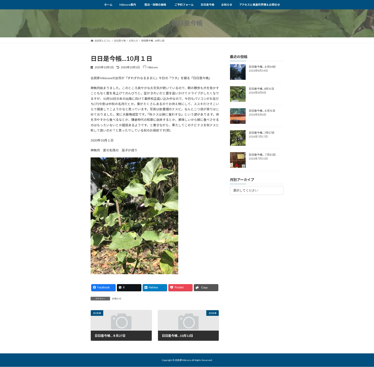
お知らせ (116, 298)
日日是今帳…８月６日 (262, 110)
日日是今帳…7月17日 (261, 132)
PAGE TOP (362, 352)
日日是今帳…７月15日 (262, 154)
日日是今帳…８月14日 (262, 66)
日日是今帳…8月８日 (261, 88)
